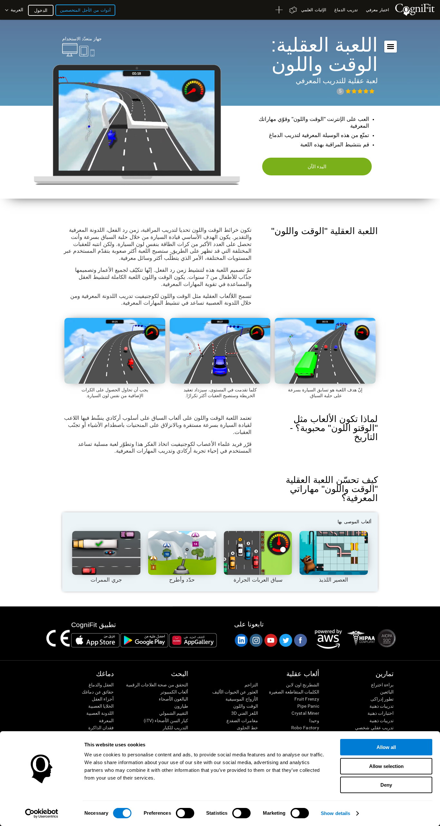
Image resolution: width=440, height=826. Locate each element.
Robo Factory (305, 727)
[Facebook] (300, 640)
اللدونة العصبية (100, 713)
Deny (386, 785)
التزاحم (251, 684)
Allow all (386, 747)
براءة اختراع (382, 684)
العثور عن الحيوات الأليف (235, 691)
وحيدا (314, 720)
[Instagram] (256, 640)
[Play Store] (144, 640)
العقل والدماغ (101, 684)
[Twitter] (285, 640)
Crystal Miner (305, 713)
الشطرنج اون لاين (302, 684)
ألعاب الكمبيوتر (174, 691)
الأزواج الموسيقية (241, 699)
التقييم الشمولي (173, 713)
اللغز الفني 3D (244, 713)
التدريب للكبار (175, 727)
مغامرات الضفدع (242, 720)
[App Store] (95, 640)
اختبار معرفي (377, 9)
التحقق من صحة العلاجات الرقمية (157, 684)
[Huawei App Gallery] (193, 640)
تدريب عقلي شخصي (374, 727)
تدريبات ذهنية (381, 706)
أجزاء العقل (103, 699)
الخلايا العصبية (101, 706)
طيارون (181, 706)
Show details (335, 813)
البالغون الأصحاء (173, 699)
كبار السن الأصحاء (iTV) (166, 720)
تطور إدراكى (382, 699)
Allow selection (386, 766)
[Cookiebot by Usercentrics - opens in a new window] (42, 813)
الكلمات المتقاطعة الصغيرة (294, 691)
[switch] (185, 813)
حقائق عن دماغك (98, 691)
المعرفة (106, 720)
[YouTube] (270, 640)
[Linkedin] (241, 640)
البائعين (387, 691)
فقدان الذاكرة (101, 727)
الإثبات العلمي (313, 9)
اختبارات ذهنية (381, 713)
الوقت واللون (245, 706)
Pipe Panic (308, 706)
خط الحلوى (247, 727)
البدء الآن (317, 166)
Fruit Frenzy (306, 699)
